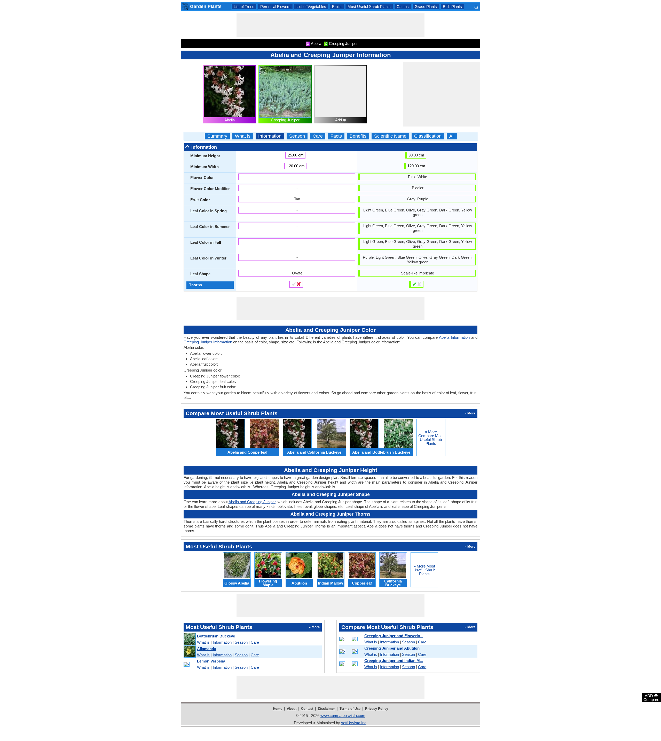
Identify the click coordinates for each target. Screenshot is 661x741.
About (291, 709)
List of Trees (244, 6)
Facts (336, 136)
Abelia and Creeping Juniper (252, 502)
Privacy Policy (376, 709)
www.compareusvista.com (342, 715)
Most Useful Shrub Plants (369, 6)
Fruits (337, 6)
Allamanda (206, 649)
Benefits (358, 136)
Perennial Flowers (275, 6)
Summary (217, 136)
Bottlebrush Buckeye (216, 636)
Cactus (403, 6)
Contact (307, 709)
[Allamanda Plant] (189, 651)
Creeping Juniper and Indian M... (393, 660)
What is (242, 136)
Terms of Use (350, 709)
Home (277, 709)
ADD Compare (651, 697)
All (451, 136)
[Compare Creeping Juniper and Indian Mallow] (351, 663)
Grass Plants (426, 6)
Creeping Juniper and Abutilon (392, 648)
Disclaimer (326, 709)
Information (269, 136)
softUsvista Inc (353, 723)
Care (318, 136)
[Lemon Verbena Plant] (189, 664)
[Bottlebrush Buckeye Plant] (189, 639)
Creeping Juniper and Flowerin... (393, 636)
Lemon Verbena (211, 661)
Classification (428, 136)
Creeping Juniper (285, 120)
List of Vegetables (311, 6)
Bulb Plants (452, 6)
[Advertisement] (330, 25)
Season (297, 136)
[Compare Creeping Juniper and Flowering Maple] (351, 639)
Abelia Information (454, 337)
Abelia (229, 120)
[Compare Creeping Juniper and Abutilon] (351, 651)
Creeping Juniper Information (208, 342)
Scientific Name (390, 136)
